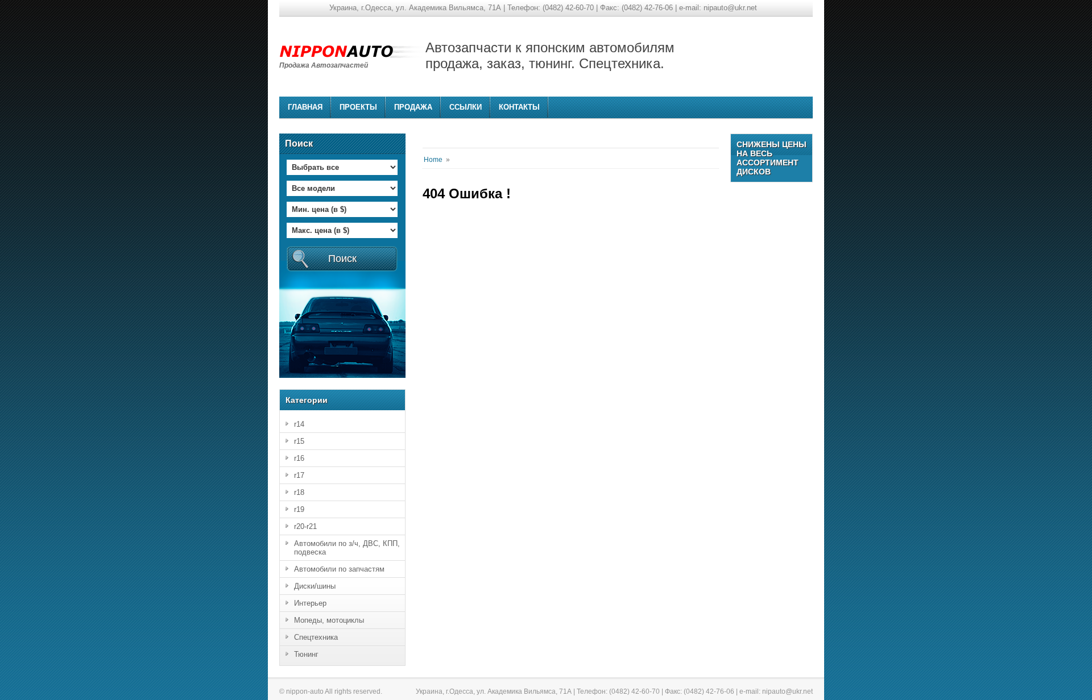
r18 (299, 492)
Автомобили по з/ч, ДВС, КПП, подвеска (347, 547)
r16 (299, 458)
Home (433, 160)
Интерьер (310, 603)
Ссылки (465, 107)
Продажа (413, 107)
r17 (299, 475)
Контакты (519, 107)
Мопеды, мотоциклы (329, 620)
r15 (299, 441)
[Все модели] (342, 185)
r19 (299, 509)
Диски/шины (315, 586)
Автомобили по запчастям (339, 569)
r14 (299, 424)
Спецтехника (316, 637)
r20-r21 (305, 526)
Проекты (358, 107)
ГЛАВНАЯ (305, 107)
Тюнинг (306, 654)
